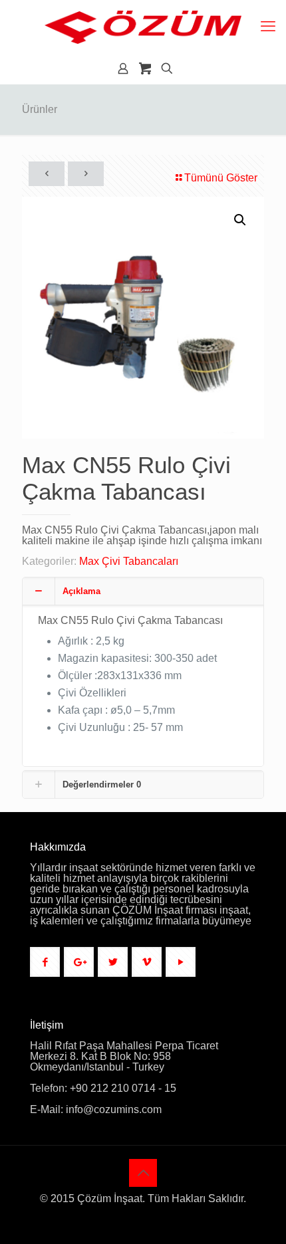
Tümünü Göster (220, 177)
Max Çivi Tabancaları (128, 561)
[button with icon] (45, 962)
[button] (240, 220)
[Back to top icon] (143, 1173)
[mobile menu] (268, 26)
